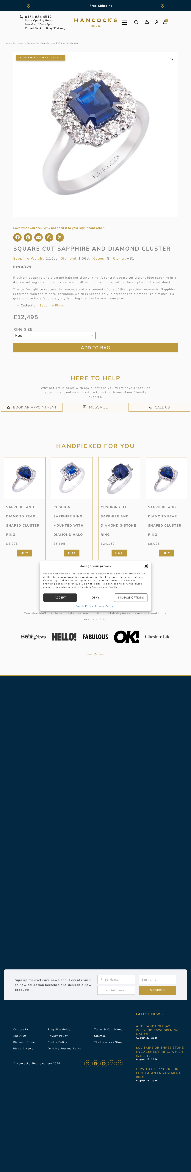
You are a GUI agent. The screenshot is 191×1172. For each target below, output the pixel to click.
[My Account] (157, 22)
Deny (95, 597)
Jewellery (19, 42)
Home (7, 42)
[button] (146, 566)
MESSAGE (98, 407)
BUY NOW (95, 347)
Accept (60, 597)
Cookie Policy (84, 605)
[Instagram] (111, 1063)
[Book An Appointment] (147, 22)
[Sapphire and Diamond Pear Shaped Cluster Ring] (25, 478)
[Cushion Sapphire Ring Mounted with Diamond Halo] (72, 478)
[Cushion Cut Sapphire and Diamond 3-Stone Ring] (119, 478)
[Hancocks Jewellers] (95, 22)
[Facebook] (95, 1063)
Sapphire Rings (52, 305)
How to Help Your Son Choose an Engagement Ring (158, 1073)
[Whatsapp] (119, 1063)
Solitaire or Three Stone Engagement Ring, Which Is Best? (160, 1052)
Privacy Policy (104, 605)
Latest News (149, 1014)
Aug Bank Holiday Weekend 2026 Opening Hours (157, 1030)
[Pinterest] (103, 1063)
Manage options (131, 597)
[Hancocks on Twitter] (87, 1063)
